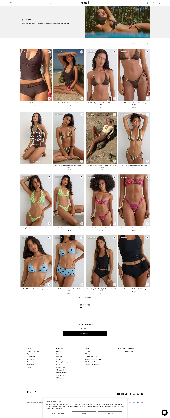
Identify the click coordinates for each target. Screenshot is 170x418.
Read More (66, 23)
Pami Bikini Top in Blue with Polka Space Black (36, 289)
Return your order (126, 349)
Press (29, 367)
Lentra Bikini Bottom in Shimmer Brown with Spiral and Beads (134, 103)
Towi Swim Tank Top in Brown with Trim (68, 103)
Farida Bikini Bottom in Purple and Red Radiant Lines (134, 228)
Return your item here (125, 351)
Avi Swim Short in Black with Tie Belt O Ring (134, 289)
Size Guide (60, 375)
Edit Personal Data (91, 362)
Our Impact (31, 357)
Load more (85, 305)
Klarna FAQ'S (60, 367)
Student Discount (33, 351)
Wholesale (30, 365)
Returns (59, 357)
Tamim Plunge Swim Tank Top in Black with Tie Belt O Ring (101, 289)
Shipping (59, 359)
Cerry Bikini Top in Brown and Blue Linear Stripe (134, 165)
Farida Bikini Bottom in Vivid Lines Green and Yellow (69, 228)
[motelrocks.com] (84, 3)
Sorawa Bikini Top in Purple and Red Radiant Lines (101, 228)
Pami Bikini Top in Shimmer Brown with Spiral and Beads (101, 103)
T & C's (87, 351)
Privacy (87, 354)
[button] (49, 52)
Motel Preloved (32, 359)
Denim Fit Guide (61, 373)
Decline (110, 413)
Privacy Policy (57, 408)
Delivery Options (62, 362)
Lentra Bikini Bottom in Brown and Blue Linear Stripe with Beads (101, 166)
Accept (84, 413)
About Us (30, 354)
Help (57, 354)
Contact (59, 351)
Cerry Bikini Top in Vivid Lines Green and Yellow (36, 228)
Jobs (28, 362)
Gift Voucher (60, 378)
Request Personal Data (93, 359)
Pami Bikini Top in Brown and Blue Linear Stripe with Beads (69, 166)
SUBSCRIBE (85, 334)
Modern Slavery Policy (92, 365)
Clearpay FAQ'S (61, 370)
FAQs (58, 365)
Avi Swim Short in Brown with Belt (36, 103)
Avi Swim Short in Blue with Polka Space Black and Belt (68, 289)
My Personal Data (91, 357)
